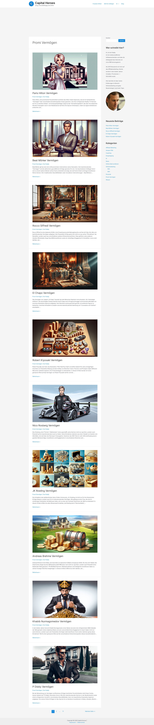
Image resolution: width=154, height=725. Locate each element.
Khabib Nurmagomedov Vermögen (51, 621)
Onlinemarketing (110, 166)
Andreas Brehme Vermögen (47, 556)
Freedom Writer (97, 4)
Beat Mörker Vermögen (45, 160)
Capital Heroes (45, 3)
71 (63, 711)
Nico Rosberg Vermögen (46, 425)
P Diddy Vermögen (42, 686)
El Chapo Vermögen (43, 292)
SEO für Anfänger (109, 4)
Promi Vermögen (37, 97)
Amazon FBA (109, 150)
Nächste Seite (90, 711)
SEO (108, 171)
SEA (108, 169)
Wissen (108, 180)
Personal (108, 174)
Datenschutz (81, 722)
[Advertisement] (77, 20)
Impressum (72, 722)
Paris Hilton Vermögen (45, 93)
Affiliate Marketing (111, 147)
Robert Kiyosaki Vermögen (47, 360)
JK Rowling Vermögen (44, 490)
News (107, 161)
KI (116, 4)
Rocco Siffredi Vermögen (46, 225)
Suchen (108, 38)
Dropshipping (110, 156)
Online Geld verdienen (112, 164)
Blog (122, 4)
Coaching (108, 153)
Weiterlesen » (36, 111)
